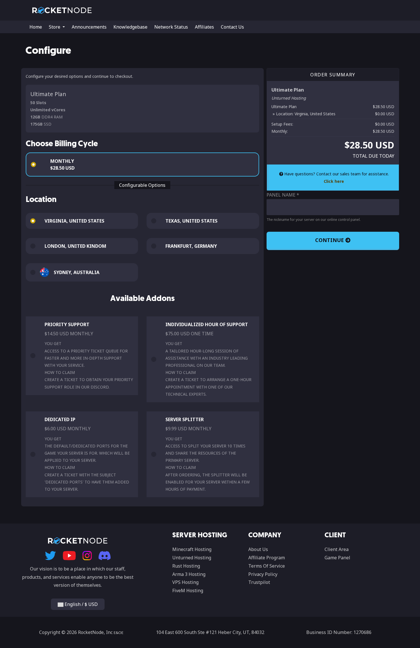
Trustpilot (259, 582)
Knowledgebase (130, 27)
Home (35, 27)
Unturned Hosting (191, 557)
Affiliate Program (266, 557)
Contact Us (232, 27)
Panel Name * (283, 195)
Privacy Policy (262, 574)
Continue (330, 240)
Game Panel (337, 557)
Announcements (89, 27)
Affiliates (204, 27)
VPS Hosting (185, 582)
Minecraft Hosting (191, 549)
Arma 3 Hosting (188, 574)
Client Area (337, 549)
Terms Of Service (266, 566)
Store (55, 27)
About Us (258, 549)
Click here (334, 181)
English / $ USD (80, 604)
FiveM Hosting (187, 590)
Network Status (171, 27)
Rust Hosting (186, 566)
